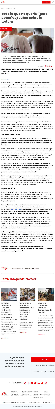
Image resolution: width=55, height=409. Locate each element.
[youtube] (32, 383)
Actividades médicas (17, 268)
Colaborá (36, 391)
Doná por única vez (38, 397)
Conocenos (14, 391)
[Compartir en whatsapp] (49, 66)
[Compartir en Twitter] (47, 66)
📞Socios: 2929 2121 (47, 402)
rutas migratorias (16, 209)
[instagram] (25, 383)
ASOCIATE (46, 2)
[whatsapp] (45, 383)
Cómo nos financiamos (16, 395)
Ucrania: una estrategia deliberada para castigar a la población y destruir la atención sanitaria (27, 311)
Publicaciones (25, 394)
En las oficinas (47, 394)
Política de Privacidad (29, 406)
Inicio (2, 8)
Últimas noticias (26, 393)
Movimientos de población (32, 268)
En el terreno (47, 393)
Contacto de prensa (27, 395)
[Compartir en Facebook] (45, 66)
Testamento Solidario (39, 394)
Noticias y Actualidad (27, 391)
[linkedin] (39, 383)
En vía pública (47, 395)
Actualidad (8, 8)
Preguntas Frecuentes (18, 406)
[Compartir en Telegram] (51, 66)
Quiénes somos (14, 393)
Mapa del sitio (38, 406)
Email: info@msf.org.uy (34, 402)
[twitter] (35, 383)
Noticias (14, 8)
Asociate (36, 393)
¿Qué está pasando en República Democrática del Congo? (45, 307)
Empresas (36, 395)
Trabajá (46, 391)
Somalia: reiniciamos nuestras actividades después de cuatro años (6, 309)
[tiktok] (42, 383)
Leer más (3, 338)
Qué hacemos (14, 394)
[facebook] (28, 383)
